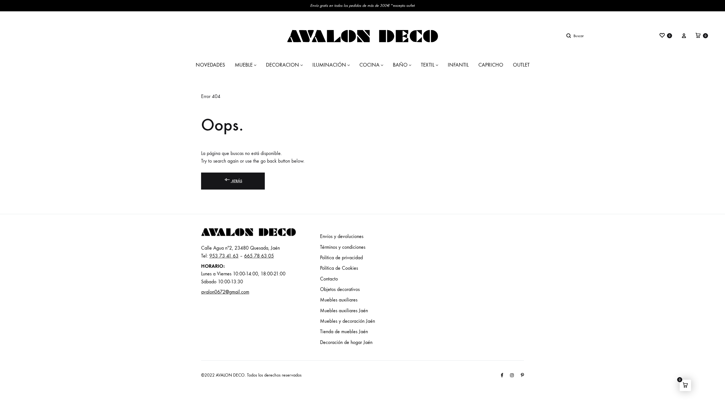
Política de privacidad (341, 258)
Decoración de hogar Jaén (346, 342)
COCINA (369, 65)
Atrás (236, 180)
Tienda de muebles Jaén (344, 332)
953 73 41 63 (223, 256)
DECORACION (282, 65)
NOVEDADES (210, 65)
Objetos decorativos (340, 289)
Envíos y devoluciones (341, 236)
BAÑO (400, 65)
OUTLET (521, 65)
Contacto (329, 279)
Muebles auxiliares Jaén (344, 311)
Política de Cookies (339, 268)
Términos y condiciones (342, 247)
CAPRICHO (490, 65)
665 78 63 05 (259, 256)
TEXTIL (427, 65)
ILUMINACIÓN (329, 65)
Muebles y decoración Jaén (347, 321)
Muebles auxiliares (338, 300)
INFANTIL (458, 65)
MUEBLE (244, 65)
